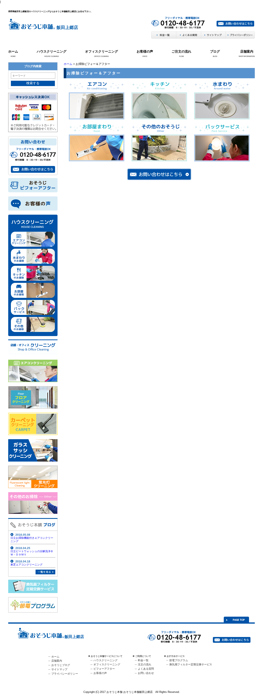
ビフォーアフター (104, 668)
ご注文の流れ (181, 51)
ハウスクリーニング (51, 51)
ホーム (13, 51)
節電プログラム (178, 660)
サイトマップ (59, 669)
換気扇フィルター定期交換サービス (190, 664)
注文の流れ (144, 664)
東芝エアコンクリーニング (26, 564)
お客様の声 (145, 51)
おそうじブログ (60, 665)
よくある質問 (146, 668)
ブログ (215, 51)
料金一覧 (143, 660)
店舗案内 (246, 51)
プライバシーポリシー (64, 673)
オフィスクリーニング (101, 51)
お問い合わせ (146, 673)
